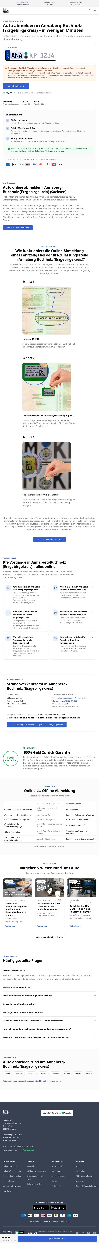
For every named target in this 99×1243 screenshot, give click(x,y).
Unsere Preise (8, 1181)
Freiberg (43, 1074)
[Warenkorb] (90, 10)
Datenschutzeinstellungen (86, 1186)
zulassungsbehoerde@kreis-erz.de (71, 698)
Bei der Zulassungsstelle (49, 803)
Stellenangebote (58, 1176)
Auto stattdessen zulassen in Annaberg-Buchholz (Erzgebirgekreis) (31, 1081)
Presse (54, 1181)
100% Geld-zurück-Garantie (49, 3)
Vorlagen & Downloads (12, 1186)
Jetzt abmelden (14, 86)
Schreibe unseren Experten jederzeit (23, 3)
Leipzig (89, 1074)
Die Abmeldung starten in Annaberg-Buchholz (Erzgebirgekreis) (37, 724)
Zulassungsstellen (34, 1184)
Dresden (31, 1074)
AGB (77, 1166)
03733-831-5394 (71, 701)
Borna (7, 1074)
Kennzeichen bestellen (12, 1176)
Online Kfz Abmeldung (12, 1171)
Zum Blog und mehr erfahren (49, 937)
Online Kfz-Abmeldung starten (49, 539)
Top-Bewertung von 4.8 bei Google (76, 3)
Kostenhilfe (56, 1186)
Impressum (80, 1181)
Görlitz (67, 1074)
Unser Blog (55, 1171)
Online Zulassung (10, 1166)
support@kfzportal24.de (23, 1146)
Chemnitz (19, 1074)
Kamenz (78, 1074)
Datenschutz (81, 1171)
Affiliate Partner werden (36, 1171)
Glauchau (55, 1074)
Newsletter (7, 1191)
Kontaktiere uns (33, 1166)
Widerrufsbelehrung (84, 1176)
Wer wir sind (56, 1166)
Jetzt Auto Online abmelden (18, 228)
